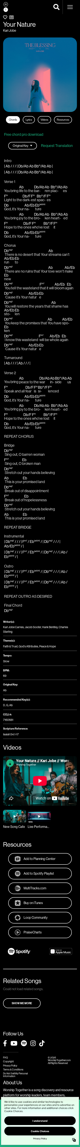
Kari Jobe (9, 30)
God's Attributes (28, 646)
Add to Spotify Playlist (39, 873)
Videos (44, 119)
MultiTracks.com (35, 888)
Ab (5, 690)
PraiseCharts (33, 932)
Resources (63, 119)
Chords (13, 119)
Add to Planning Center (39, 859)
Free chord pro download (23, 134)
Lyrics (29, 119)
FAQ (5, 1057)
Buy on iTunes (33, 903)
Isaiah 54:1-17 (11, 734)
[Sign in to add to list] (11, 17)
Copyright (8, 1061)
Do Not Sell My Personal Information (15, 1075)
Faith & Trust (10, 646)
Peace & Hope (47, 646)
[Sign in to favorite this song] (5, 17)
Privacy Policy (10, 1065)
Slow (6, 661)
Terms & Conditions (13, 1069)
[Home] (5, 7)
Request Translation (57, 146)
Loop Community (36, 917)
